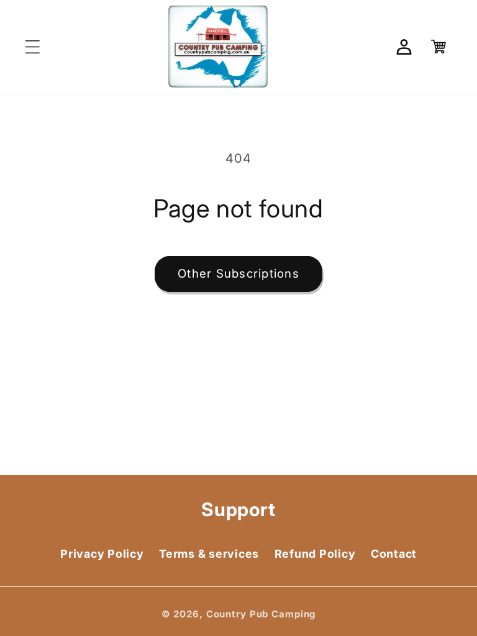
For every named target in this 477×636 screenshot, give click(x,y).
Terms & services (209, 553)
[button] (33, 47)
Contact (394, 553)
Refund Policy (315, 553)
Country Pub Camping (261, 614)
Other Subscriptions (238, 273)
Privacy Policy (102, 553)
